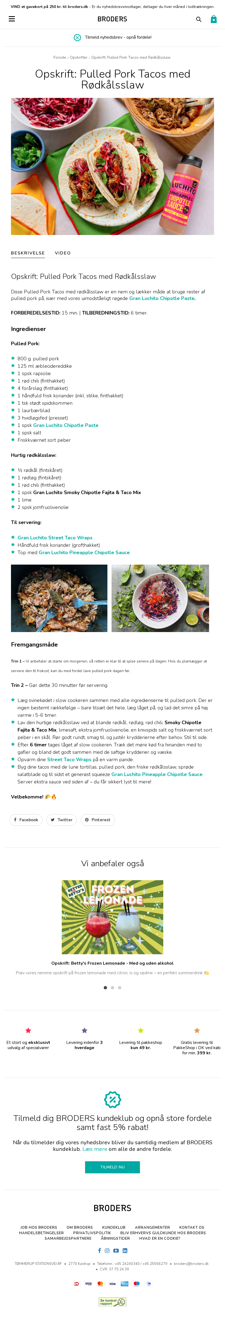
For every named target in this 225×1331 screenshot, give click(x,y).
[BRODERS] (112, 18)
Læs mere (94, 1149)
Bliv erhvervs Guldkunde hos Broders (163, 1233)
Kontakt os (191, 1227)
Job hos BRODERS (39, 1227)
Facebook (28, 820)
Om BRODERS (80, 1227)
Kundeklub (114, 1227)
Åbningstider (115, 1238)
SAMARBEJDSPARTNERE (68, 1238)
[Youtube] (116, 1251)
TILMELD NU (112, 1167)
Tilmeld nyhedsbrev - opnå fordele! (118, 37)
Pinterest (101, 820)
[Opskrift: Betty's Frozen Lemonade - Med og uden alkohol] (112, 917)
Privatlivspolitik (92, 1233)
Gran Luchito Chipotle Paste (162, 298)
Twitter (64, 820)
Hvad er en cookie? (160, 1238)
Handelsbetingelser (41, 1233)
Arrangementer (152, 1227)
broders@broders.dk (191, 1263)
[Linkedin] (125, 1251)
